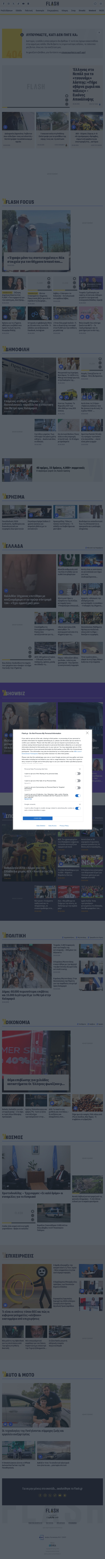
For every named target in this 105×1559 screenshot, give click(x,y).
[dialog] (52, 780)
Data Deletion (41, 825)
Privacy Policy (64, 825)
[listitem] (52, 769)
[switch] (78, 773)
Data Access (52, 825)
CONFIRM (38, 818)
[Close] (88, 734)
